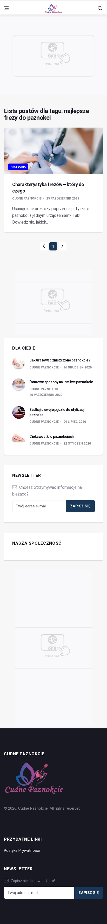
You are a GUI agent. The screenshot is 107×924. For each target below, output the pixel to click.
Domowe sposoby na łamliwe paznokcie (61, 382)
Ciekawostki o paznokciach (51, 436)
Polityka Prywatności (22, 850)
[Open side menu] (6, 8)
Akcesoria (18, 166)
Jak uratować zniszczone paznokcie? (59, 360)
